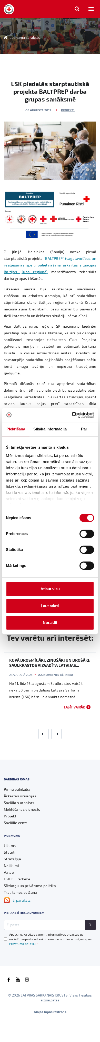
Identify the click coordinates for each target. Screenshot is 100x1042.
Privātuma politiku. (23, 943)
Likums (10, 845)
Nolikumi (11, 865)
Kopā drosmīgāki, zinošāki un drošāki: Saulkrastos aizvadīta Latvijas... (49, 663)
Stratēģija (12, 859)
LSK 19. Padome (17, 879)
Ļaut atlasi (50, 606)
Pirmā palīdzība (17, 789)
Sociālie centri (16, 822)
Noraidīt (50, 622)
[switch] (86, 534)
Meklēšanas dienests (22, 809)
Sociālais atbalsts (19, 802)
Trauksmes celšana (20, 892)
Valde (9, 872)
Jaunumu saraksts (25, 37)
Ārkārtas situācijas (20, 796)
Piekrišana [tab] (15, 429)
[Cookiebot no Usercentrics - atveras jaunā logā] (72, 415)
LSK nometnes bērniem (55, 674)
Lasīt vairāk (74, 707)
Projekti (68, 110)
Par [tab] (84, 429)
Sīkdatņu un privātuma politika (30, 885)
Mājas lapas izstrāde (50, 1012)
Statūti (9, 852)
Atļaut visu (50, 589)
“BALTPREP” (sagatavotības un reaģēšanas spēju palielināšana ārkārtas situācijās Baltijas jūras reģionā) (50, 265)
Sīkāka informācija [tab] (50, 429)
